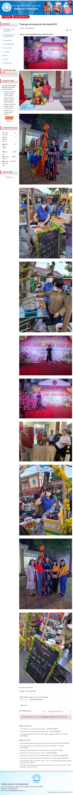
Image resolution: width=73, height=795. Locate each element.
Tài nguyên (6, 51)
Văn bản (5, 59)
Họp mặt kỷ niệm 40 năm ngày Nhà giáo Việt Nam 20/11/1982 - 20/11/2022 (42, 746)
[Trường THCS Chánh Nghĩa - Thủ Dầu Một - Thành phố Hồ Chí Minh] (6, 7)
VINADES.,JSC (69, 792)
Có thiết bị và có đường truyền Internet (9, 112)
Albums (5, 55)
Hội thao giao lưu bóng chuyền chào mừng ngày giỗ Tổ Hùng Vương (40, 758)
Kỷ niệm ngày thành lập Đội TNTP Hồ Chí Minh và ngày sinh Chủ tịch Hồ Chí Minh (44, 734)
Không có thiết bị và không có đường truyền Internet (10, 106)
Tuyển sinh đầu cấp (8, 44)
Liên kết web (9, 177)
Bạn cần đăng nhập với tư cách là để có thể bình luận (44, 717)
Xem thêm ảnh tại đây (26, 687)
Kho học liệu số (7, 48)
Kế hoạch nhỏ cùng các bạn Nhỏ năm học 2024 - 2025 (36, 731)
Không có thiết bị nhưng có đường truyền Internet (9, 100)
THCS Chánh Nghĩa (30, 691)
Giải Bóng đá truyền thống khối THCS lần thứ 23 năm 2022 (37, 750)
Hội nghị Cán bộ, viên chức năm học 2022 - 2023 (34, 753)
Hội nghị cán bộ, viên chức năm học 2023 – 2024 (35, 729)
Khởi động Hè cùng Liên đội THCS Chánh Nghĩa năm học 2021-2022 (40, 755)
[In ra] (67, 30)
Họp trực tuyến (7, 40)
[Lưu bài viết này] (71, 30)
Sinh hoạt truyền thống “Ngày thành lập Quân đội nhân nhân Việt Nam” (40, 743)
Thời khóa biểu (7, 63)
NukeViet (55, 792)
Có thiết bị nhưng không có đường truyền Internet (9, 93)
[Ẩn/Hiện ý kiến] (43, 711)
